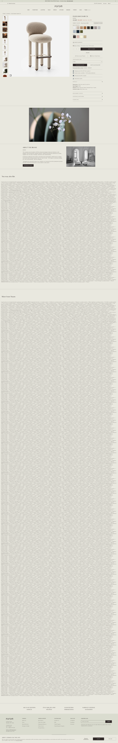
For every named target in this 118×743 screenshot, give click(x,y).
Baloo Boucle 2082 (92, 27)
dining (8, 13)
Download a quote (78, 78)
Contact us (56, 720)
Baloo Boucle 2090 (81, 31)
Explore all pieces (28, 165)
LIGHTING (43, 9)
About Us (24, 720)
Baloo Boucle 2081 (88, 27)
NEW (28, 9)
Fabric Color (80, 23)
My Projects (40, 720)
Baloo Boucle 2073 (74, 27)
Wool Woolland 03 (78, 36)
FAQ (55, 722)
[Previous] (3, 1)
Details (75, 81)
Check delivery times (77, 59)
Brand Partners (25, 724)
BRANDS (68, 9)
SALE (81, 9)
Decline (110, 738)
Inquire (87, 52)
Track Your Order (41, 722)
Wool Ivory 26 (81, 36)
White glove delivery (95, 65)
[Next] (115, 1)
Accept (98, 738)
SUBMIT (108, 721)
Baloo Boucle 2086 (74, 31)
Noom (74, 18)
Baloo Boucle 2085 (99, 27)
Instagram (72, 720)
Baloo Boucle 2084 (95, 27)
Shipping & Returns (42, 724)
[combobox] (12, 3)
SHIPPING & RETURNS (78, 96)
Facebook (72, 722)
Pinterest (72, 724)
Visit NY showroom (98, 3)
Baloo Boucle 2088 (78, 31)
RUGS (49, 9)
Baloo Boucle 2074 (78, 27)
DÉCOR (55, 9)
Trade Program (57, 724)
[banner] (59, 1)
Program (88, 9)
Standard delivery (80, 65)
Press (23, 722)
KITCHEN (61, 9)
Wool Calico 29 (85, 36)
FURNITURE (35, 9)
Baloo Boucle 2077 (85, 27)
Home (4, 13)
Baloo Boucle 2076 (81, 27)
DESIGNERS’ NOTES (78, 93)
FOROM (75, 9)
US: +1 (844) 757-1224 (10, 727)
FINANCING (76, 99)
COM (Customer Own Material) (74, 36)
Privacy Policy (19, 740)
